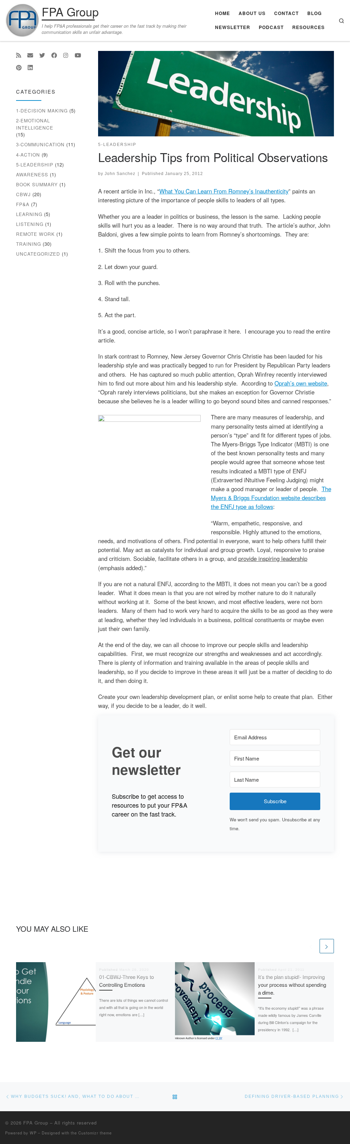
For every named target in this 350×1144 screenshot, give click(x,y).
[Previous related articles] (311, 946)
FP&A (22, 204)
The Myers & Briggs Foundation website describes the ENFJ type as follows (271, 498)
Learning (29, 214)
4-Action (28, 154)
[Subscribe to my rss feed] (18, 55)
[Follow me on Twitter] (42, 55)
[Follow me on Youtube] (78, 55)
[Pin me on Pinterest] (19, 67)
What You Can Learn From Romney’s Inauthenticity (223, 191)
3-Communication (40, 144)
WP (33, 1132)
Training (28, 244)
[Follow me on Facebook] (54, 55)
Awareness (32, 174)
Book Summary (37, 184)
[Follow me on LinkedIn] (30, 67)
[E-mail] (30, 55)
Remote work (35, 234)
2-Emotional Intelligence (34, 124)
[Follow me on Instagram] (65, 55)
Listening (29, 224)
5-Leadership (34, 164)
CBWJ (23, 194)
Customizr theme (95, 1132)
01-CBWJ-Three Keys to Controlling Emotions (126, 980)
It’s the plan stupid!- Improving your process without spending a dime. (292, 984)
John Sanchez (120, 173)
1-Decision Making (42, 110)
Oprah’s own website (300, 383)
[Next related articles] (327, 946)
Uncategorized (38, 254)
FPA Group (35, 1122)
